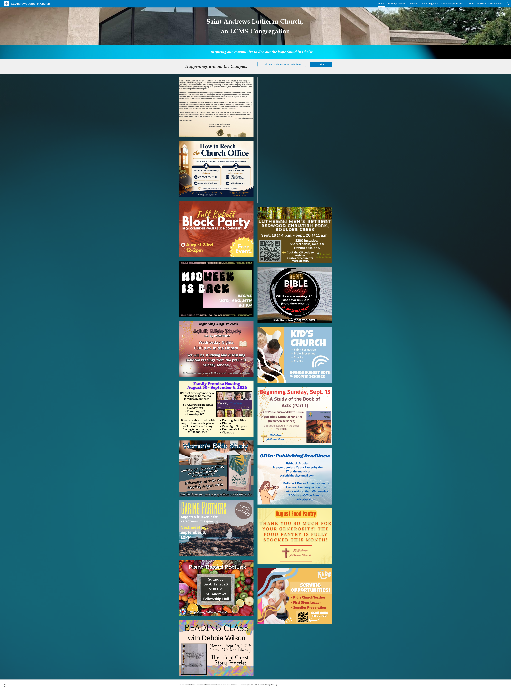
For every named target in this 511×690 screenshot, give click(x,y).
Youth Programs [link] (430, 3)
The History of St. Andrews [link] (490, 3)
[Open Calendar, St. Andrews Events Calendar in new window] (327, 80)
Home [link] (381, 3)
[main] (255, 26)
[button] (508, 4)
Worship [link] (414, 3)
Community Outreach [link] (452, 3)
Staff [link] (471, 3)
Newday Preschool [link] (397, 3)
